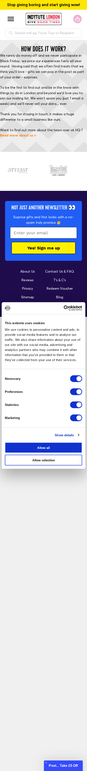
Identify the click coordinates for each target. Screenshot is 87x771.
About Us (27, 271)
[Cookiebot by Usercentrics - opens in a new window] (63, 308)
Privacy (27, 288)
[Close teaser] (46, 762)
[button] (63, 765)
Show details (64, 435)
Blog (59, 297)
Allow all (43, 448)
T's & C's (59, 280)
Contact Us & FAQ (59, 271)
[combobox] (43, 33)
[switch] (76, 391)
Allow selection (43, 460)
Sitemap (27, 297)
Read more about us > (18, 135)
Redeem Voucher (59, 288)
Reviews (27, 280)
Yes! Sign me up (43, 247)
